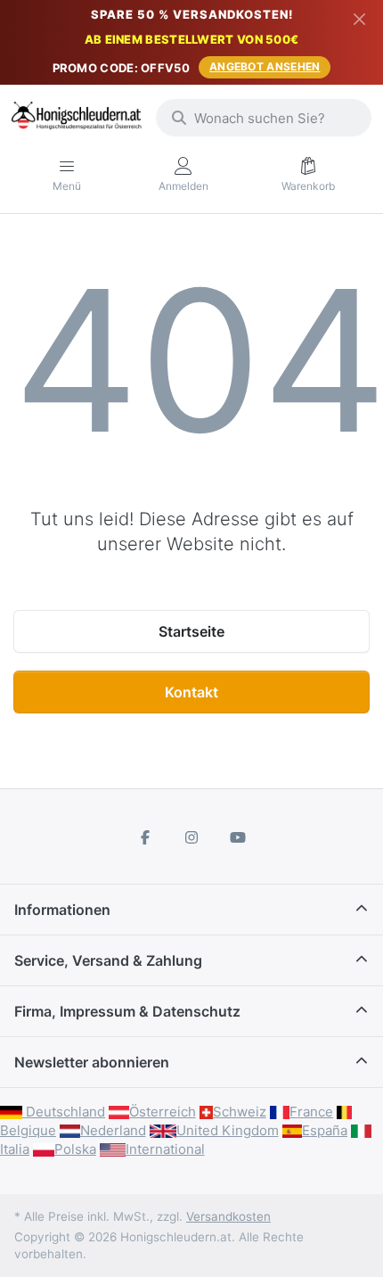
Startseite (191, 631)
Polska (75, 1149)
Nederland (113, 1130)
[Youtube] (237, 837)
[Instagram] (191, 837)
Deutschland (63, 1111)
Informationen (62, 910)
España (324, 1130)
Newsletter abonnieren (91, 1062)
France (311, 1111)
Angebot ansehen (265, 66)
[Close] (359, 18)
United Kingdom (227, 1130)
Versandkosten (228, 1216)
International (165, 1149)
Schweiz (239, 1111)
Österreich (162, 1111)
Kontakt (191, 692)
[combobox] (263, 117)
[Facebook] (146, 837)
